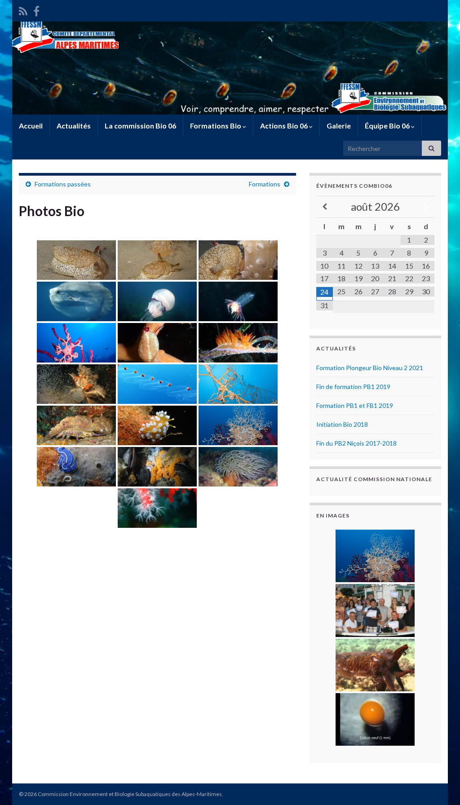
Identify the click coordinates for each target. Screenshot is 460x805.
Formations (264, 184)
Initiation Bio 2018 (342, 424)
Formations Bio (216, 125)
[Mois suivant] (425, 207)
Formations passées (63, 184)
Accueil (31, 125)
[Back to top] (440, 785)
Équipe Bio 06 (388, 125)
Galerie (339, 125)
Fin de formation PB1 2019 (353, 386)
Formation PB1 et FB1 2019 (354, 405)
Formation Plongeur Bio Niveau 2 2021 (369, 368)
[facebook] (36, 9)
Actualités (74, 125)
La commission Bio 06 (140, 125)
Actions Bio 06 (284, 125)
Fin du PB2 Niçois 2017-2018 (356, 443)
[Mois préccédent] (324, 207)
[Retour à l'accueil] (230, 68)
